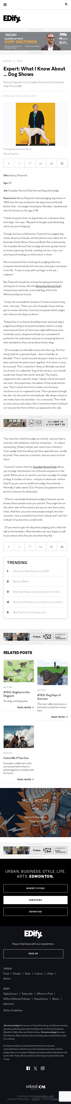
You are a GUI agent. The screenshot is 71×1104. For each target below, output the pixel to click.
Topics (7, 968)
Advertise (35, 911)
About (55, 998)
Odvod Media (57, 1099)
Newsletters (41, 998)
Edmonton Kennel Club (48, 286)
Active (7, 61)
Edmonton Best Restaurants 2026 (31, 571)
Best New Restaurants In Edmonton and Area (36, 591)
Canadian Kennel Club (45, 466)
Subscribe (35, 900)
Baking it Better (21, 581)
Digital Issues (10, 993)
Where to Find (35, 888)
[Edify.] (12, 19)
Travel (35, 825)
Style (28, 973)
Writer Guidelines (13, 1010)
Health (35, 808)
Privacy (36, 1099)
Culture (39, 973)
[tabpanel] (35, 892)
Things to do (35, 821)
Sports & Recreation (35, 817)
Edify (6, 988)
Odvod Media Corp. (44, 1096)
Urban (50, 973)
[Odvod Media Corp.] (35, 1087)
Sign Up (33, 953)
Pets (20, 61)
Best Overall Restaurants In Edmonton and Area (38, 602)
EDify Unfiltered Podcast (16, 998)
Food (6, 973)
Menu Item (9, 1005)
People (17, 973)
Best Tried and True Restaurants (29, 612)
